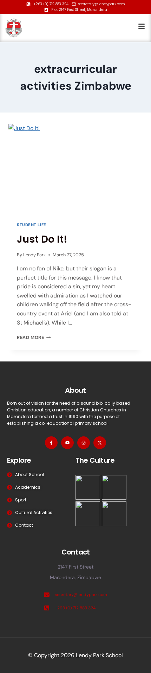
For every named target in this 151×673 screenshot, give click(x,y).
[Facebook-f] (51, 442)
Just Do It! (42, 239)
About (75, 390)
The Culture (95, 460)
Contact (75, 552)
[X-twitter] (99, 442)
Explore (19, 460)
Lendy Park (34, 255)
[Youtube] (67, 442)
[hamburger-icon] (141, 28)
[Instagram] (83, 442)
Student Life (31, 224)
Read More (34, 337)
